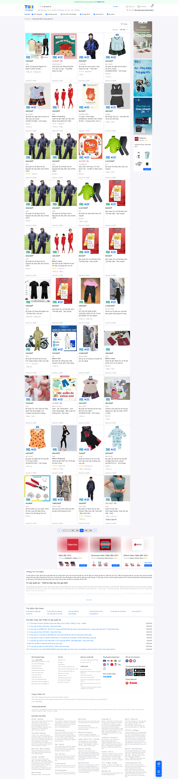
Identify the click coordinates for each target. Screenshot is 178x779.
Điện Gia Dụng (36, 772)
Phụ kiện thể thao (135, 735)
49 (91, 530)
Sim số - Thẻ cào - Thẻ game (115, 759)
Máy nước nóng (135, 725)
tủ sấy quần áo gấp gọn (33, 611)
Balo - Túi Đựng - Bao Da (135, 755)
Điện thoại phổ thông (40, 752)
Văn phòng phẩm (115, 773)
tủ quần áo (29, 614)
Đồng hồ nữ (88, 734)
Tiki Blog (60, 662)
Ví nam (56, 772)
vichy (48, 711)
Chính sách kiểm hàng (37, 672)
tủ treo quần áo (136, 611)
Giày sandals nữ (64, 747)
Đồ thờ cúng (84, 758)
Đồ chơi (48, 721)
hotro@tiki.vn (45, 681)
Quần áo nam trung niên (64, 739)
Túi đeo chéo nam (64, 772)
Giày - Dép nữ (59, 744)
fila (52, 711)
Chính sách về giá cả (86, 669)
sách (72, 10)
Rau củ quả (37, 736)
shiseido (34, 711)
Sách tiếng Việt (106, 773)
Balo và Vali (82, 719)
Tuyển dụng (61, 664)
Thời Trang (116, 721)
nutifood (100, 709)
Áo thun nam (58, 732)
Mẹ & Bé (111, 727)
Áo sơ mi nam (65, 733)
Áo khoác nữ (67, 722)
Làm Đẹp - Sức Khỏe (38, 757)
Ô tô (111, 766)
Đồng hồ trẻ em (96, 736)
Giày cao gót (58, 746)
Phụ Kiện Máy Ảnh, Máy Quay (133, 750)
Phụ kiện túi (72, 767)
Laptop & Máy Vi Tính (114, 730)
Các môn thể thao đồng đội (135, 739)
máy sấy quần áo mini (96, 611)
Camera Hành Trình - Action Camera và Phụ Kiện (135, 754)
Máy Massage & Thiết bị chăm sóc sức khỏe (42, 762)
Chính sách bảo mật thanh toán (66, 666)
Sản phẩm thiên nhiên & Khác (41, 764)
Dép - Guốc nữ (66, 746)
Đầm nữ (61, 721)
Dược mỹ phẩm (46, 769)
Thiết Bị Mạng (87, 744)
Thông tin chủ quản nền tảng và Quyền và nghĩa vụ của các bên (90, 687)
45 (73, 530)
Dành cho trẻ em (39, 742)
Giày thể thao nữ (138, 742)
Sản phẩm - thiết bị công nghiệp (112, 730)
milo (81, 709)
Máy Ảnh (139, 759)
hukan (44, 711)
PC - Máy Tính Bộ (85, 745)
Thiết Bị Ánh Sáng (135, 752)
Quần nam (65, 732)
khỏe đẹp (61, 10)
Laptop (93, 745)
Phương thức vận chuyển (38, 670)
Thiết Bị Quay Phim (134, 758)
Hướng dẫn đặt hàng (37, 668)
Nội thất (86, 753)
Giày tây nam (66, 756)
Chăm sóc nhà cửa (42, 745)
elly (78, 709)
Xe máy (107, 766)
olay (129, 709)
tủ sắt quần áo (93, 614)
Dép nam (63, 757)
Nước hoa (37, 768)
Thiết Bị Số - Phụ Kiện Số (109, 737)
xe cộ (49, 10)
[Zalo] (134, 660)
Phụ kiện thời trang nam (88, 728)
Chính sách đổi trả (36, 675)
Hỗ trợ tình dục (45, 768)
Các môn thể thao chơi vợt (135, 740)
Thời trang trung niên (63, 727)
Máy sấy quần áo (133, 727)
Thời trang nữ (59, 719)
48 (86, 530)
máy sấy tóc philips (136, 766)
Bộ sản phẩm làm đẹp (41, 768)
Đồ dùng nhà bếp (36, 774)
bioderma (73, 709)
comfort (138, 709)
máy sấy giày (72, 614)
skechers (86, 709)
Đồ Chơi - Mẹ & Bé (37, 719)
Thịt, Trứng (40, 735)
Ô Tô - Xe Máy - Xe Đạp (109, 763)
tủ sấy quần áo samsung (54, 611)
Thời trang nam (60, 730)
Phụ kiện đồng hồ (86, 736)
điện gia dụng (42, 10)
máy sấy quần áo (73, 611)
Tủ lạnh (130, 722)
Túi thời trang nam (61, 770)
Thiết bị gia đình (46, 774)
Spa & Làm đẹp (113, 755)
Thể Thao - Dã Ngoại (132, 730)
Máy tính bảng (39, 753)
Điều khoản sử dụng (63, 673)
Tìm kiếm (115, 6)
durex (68, 709)
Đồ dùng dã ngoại (135, 733)
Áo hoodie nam (62, 735)
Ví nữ (72, 765)
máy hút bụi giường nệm (135, 771)
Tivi (129, 725)
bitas (142, 709)
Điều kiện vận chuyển (63, 682)
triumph (95, 709)
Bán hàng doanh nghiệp (64, 680)
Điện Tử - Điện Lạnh (131, 719)
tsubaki (55, 711)
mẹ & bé (54, 10)
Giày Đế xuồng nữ (65, 750)
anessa (120, 709)
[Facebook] (127, 660)
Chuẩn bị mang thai (40, 730)
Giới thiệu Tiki (61, 660)
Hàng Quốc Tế (106, 719)
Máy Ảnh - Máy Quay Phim (133, 749)
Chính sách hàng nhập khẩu (39, 679)
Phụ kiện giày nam (63, 759)
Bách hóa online (109, 728)
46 (77, 530)
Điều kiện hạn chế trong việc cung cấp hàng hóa (90, 672)
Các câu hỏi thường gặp (38, 663)
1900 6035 (39, 701)
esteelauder (43, 709)
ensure (64, 709)
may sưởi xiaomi (133, 769)
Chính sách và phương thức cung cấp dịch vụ (90, 680)
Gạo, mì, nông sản (40, 739)
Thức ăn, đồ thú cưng (40, 744)
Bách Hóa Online (83, 763)
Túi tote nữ (65, 767)
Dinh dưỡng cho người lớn (41, 727)
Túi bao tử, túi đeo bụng (69, 773)
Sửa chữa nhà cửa (86, 752)
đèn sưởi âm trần (132, 775)
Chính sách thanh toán (86, 675)
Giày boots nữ (61, 749)
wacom (115, 709)
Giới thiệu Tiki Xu (62, 675)
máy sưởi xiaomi (137, 770)
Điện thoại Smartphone (38, 750)
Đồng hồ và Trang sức (85, 732)
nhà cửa (67, 10)
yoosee (125, 709)
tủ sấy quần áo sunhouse (118, 611)
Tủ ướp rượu (142, 727)
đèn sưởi (133, 765)
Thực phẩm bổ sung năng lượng (135, 743)
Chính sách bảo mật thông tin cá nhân (68, 669)
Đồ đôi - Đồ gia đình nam (66, 736)
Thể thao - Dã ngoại (109, 724)
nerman (110, 709)
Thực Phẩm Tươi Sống (39, 733)
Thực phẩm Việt (45, 736)
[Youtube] (130, 660)
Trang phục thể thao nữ (131, 732)
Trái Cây (34, 735)
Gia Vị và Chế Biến (86, 768)
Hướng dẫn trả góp (37, 677)
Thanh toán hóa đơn (107, 753)
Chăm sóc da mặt (36, 759)
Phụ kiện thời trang (84, 726)
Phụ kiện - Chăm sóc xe (108, 765)
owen (59, 709)
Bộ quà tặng (86, 772)
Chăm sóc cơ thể (39, 762)
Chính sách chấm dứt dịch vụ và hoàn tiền (90, 684)
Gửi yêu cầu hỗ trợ (36, 666)
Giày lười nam (58, 756)
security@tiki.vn (44, 683)
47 (82, 530)
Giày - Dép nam (60, 754)
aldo (91, 709)
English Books (111, 774)
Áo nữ (56, 721)
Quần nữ (66, 721)
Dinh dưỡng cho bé (40, 725)
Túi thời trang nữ (60, 763)
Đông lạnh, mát (43, 738)
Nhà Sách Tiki (106, 771)
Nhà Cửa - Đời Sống (84, 749)
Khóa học (115, 753)
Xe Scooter (116, 766)
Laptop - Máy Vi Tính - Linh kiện (88, 739)
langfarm (39, 711)
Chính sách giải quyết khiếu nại (66, 671)
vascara (34, 709)
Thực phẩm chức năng (40, 760)
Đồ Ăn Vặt (84, 769)
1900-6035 (39, 660)
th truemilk (50, 709)
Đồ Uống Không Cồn (87, 770)
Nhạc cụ (91, 758)
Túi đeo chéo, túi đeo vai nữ (62, 765)
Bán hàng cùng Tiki (85, 662)
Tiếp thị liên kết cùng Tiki (64, 677)
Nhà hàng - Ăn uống (110, 756)
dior (38, 709)
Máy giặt (130, 724)
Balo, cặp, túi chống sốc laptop (89, 721)
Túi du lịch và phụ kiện (87, 721)
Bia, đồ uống (37, 741)
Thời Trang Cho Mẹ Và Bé (38, 721)
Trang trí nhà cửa (82, 750)
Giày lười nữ (69, 749)
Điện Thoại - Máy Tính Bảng (41, 749)
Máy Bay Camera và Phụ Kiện (135, 758)
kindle (105, 709)
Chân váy (66, 724)
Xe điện (117, 765)
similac (133, 709)
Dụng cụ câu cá (132, 738)
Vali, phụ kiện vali (94, 722)
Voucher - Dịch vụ (107, 751)
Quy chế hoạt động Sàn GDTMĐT (89, 660)
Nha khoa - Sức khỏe (111, 758)
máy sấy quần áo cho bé (54, 614)
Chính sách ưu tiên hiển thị (87, 677)
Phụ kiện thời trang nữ (84, 727)
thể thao (77, 10)
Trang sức (81, 734)
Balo (79, 721)
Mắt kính (93, 727)
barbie (55, 709)
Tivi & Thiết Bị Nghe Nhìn (111, 732)
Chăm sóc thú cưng (83, 765)
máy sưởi (127, 765)
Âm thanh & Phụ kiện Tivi (131, 721)
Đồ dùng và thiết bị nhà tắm (89, 755)
